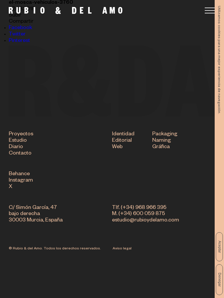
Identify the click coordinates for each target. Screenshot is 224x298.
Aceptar (220, 247)
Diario (16, 147)
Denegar (220, 280)
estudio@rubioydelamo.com (145, 221)
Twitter (17, 35)
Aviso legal (122, 249)
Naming (161, 141)
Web (117, 147)
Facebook (20, 28)
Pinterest (19, 41)
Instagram (21, 181)
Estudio (18, 141)
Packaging (164, 134)
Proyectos (21, 134)
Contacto (20, 154)
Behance (19, 174)
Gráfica (161, 147)
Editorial (122, 141)
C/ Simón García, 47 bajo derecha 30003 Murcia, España (36, 214)
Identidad (123, 134)
